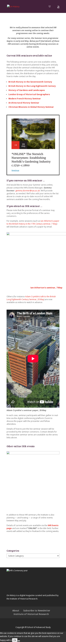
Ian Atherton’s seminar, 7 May (46, 287)
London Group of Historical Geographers (29, 94)
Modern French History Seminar (24, 98)
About (15, 610)
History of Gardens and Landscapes (26, 90)
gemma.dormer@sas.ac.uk (27, 190)
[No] (18, 640)
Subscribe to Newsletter (36, 610)
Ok (14, 640)
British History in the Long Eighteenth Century (32, 86)
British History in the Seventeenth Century (30, 81)
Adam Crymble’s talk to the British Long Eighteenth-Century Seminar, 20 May (31, 298)
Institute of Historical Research (31, 614)
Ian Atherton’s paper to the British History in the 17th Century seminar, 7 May (33, 222)
